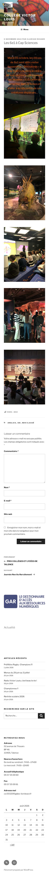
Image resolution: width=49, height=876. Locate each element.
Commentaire (11, 451)
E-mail (7, 501)
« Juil (12, 845)
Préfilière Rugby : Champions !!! (18, 664)
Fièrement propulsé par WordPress (18, 870)
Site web (8, 514)
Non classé (28, 423)
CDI (19, 423)
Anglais (12, 423)
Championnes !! (11, 688)
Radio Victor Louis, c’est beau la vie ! (20, 680)
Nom (7, 487)
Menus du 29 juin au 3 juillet (17, 673)
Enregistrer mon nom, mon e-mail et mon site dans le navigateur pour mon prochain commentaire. (22, 530)
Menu (25, 29)
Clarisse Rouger (36, 39)
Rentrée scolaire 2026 (14, 696)
